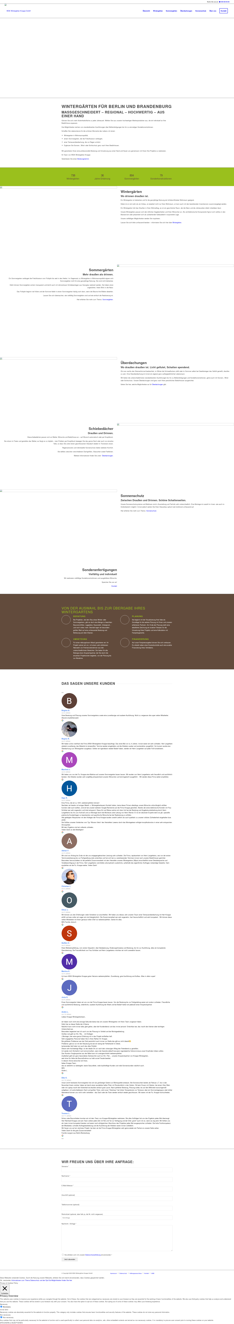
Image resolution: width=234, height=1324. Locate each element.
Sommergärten (107, 299)
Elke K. (64, 1077)
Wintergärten (176, 222)
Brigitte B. (66, 710)
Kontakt (114, 586)
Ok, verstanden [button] (5, 1280)
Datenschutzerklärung (93, 1255)
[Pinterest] (170, 1273)
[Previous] (62, 692)
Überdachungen (157, 384)
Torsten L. (66, 1113)
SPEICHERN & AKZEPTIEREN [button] (11, 1323)
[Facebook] (167, 1273)
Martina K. (66, 971)
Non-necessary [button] (5, 1315)
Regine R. (66, 738)
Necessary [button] (4, 1304)
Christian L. (66, 886)
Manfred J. (66, 769)
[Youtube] (163, 1273)
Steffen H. (66, 943)
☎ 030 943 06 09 (224, 2)
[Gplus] (159, 1273)
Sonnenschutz (151, 511)
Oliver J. (65, 909)
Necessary (7, 1307)
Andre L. (65, 1012)
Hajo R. (65, 798)
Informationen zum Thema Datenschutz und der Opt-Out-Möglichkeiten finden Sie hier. (41, 1280)
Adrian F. (65, 850)
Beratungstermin (83, 159)
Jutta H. (65, 997)
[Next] (62, 1138)
